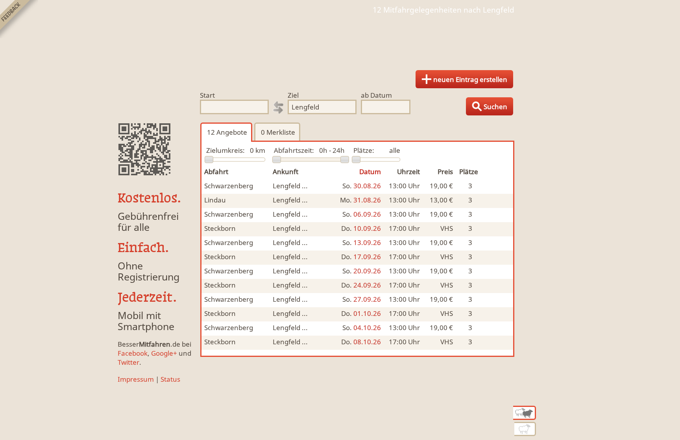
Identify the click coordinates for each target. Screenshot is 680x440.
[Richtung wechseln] (278, 107)
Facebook (133, 353)
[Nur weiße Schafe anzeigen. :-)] (525, 429)
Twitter (128, 362)
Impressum (136, 379)
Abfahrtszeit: (294, 150)
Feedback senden (19, 19)
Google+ (164, 353)
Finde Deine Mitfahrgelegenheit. (340, 39)
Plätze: (363, 150)
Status (170, 379)
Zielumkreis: (225, 150)
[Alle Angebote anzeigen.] (524, 413)
